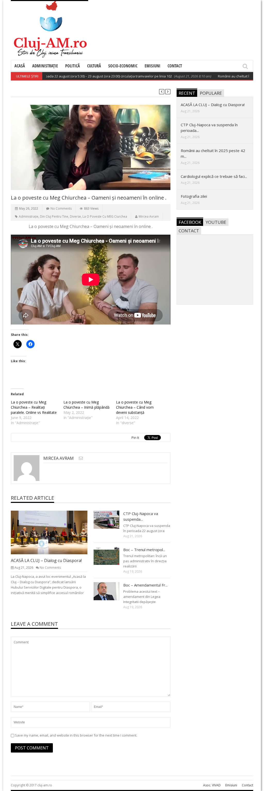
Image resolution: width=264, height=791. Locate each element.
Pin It (135, 437)
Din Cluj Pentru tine (54, 216)
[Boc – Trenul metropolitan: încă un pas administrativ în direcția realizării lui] (111, 555)
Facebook (190, 222)
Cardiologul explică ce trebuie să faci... (214, 176)
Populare (211, 93)
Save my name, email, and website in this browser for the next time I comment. (76, 735)
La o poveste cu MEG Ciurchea (104, 216)
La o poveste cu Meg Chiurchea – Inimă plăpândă (86, 405)
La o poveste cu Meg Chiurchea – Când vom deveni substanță (135, 407)
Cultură (94, 66)
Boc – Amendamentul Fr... (145, 585)
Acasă (19, 66)
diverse (75, 216)
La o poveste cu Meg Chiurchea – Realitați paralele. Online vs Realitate (34, 407)
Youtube (216, 222)
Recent (187, 93)
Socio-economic (122, 66)
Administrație (45, 66)
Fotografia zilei (194, 196)
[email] (81, 458)
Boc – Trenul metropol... (144, 549)
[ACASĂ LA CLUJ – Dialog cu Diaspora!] (53, 532)
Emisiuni (152, 66)
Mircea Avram (149, 216)
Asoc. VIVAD (212, 785)
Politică (72, 66)
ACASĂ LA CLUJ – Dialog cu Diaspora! (46, 560)
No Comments (61, 208)
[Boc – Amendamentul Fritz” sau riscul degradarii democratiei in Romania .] (111, 591)
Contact (175, 66)
